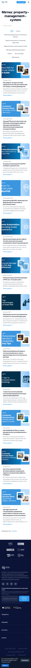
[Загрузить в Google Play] (17, 607)
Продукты (5, 614)
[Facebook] (7, 583)
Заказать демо (21, 2)
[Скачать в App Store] (6, 607)
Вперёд (14, 531)
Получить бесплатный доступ (24, 598)
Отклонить (25, 660)
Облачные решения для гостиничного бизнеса (15, 35)
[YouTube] (15, 583)
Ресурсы (4, 630)
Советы (10, 53)
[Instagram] (11, 583)
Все (12, 31)
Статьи (18, 31)
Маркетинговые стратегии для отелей (15, 46)
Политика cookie (5, 662)
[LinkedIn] (3, 583)
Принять (5, 665)
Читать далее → (7, 95)
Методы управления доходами (15, 50)
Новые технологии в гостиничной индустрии (16, 41)
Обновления (15, 57)
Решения (5, 622)
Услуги (4, 638)
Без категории (19, 53)
